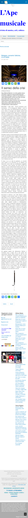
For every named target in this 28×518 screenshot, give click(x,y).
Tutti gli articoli (4, 325)
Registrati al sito (4, 322)
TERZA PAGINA (13, 493)
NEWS (22, 488)
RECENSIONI (11, 36)
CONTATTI (14, 496)
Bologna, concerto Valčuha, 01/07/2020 (11, 56)
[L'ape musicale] (10, 2)
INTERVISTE (16, 488)
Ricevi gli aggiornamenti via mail (6, 318)
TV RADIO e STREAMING (14, 490)
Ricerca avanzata (4, 46)
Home (4, 36)
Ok (25, 514)
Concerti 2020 (20, 36)
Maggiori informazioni (21, 516)
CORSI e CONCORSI (17, 493)
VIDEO (6, 493)
